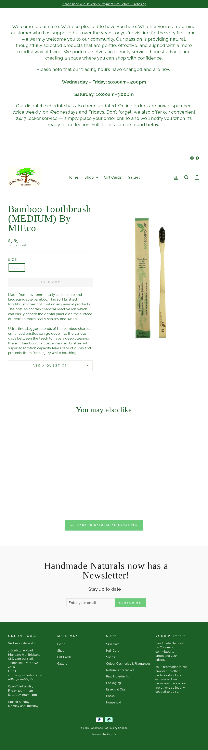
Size (12, 259)
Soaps (110, 657)
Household (113, 702)
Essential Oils (115, 689)
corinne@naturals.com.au (25, 675)
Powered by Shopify (104, 734)
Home (72, 177)
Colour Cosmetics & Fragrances (128, 663)
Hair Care (112, 650)
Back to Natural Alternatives (107, 525)
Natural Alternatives (120, 670)
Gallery (134, 177)
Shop (89, 177)
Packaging (113, 683)
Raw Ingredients (117, 676)
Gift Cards (112, 177)
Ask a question (50, 365)
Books (110, 696)
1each (17, 267)
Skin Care (113, 644)
